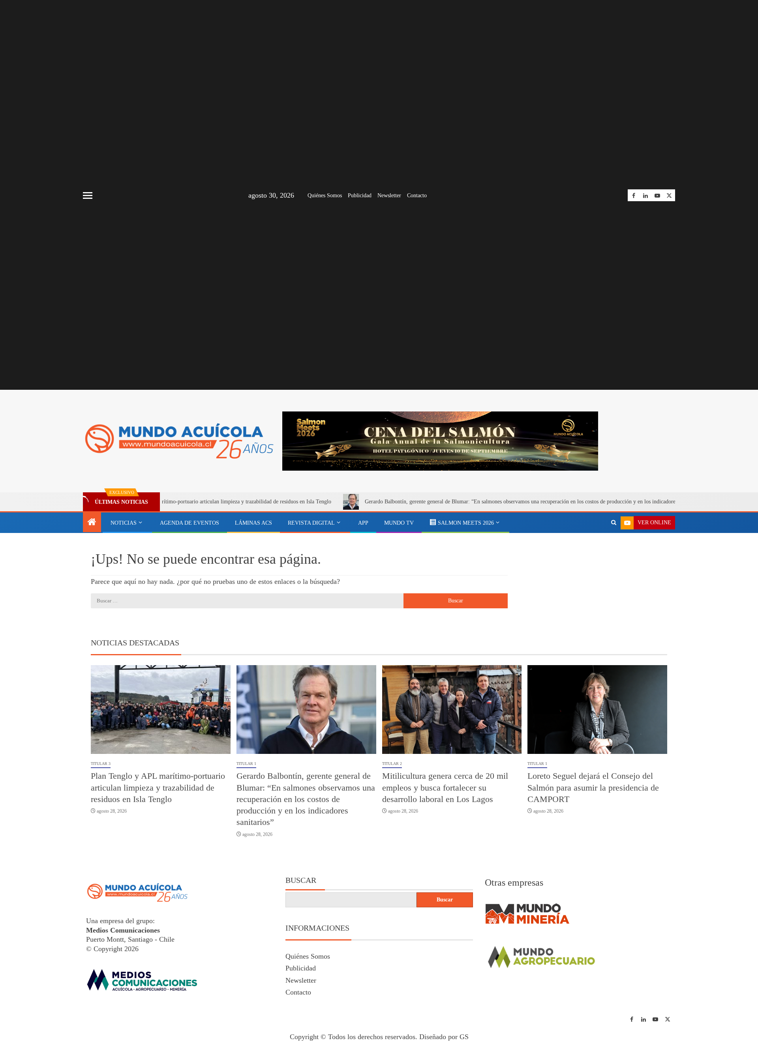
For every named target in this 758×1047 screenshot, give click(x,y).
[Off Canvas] (87, 195)
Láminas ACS (253, 523)
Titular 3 (101, 763)
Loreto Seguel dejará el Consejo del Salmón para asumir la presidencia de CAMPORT (593, 787)
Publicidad (359, 195)
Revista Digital (311, 523)
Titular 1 (246, 763)
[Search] (614, 523)
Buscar (300, 880)
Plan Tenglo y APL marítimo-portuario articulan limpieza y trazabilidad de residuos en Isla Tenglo (185, 502)
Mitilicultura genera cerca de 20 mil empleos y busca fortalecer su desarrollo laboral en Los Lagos (445, 787)
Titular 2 (392, 763)
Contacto (417, 195)
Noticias (124, 523)
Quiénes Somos (325, 195)
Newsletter (389, 195)
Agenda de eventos (189, 523)
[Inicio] (92, 523)
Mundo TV (399, 523)
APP (363, 523)
